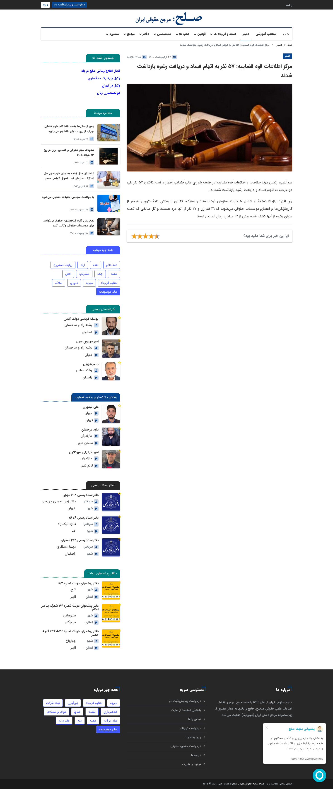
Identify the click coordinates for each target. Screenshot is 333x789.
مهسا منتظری (66, 547)
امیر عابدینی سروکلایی (84, 452)
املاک (58, 282)
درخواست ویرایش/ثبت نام (69, 4)
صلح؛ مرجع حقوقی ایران (251, 784)
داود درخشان (90, 429)
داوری (74, 282)
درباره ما (196, 755)
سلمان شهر (85, 443)
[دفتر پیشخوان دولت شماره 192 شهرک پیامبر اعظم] (111, 613)
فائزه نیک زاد (67, 524)
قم (73, 531)
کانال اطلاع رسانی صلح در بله (100, 71)
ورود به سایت (193, 737)
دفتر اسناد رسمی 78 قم (83, 517)
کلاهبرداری (110, 711)
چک (100, 273)
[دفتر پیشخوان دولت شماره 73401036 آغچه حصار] (111, 638)
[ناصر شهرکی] (111, 371)
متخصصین (164, 33)
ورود (45, 4)
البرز (73, 597)
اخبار (246, 33)
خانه (286, 34)
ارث (82, 264)
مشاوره (114, 33)
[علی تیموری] (111, 414)
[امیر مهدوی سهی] (111, 348)
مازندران (86, 436)
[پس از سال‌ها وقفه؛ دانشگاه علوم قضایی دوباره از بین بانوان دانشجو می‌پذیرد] (108, 132)
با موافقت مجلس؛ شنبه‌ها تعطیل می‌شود (68, 197)
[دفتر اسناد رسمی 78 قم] (111, 525)
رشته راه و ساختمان (78, 325)
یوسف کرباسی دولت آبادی (81, 318)
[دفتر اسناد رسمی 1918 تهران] (111, 502)
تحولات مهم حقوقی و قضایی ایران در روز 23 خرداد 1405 (69, 152)
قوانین (201, 33)
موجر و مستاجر (56, 711)
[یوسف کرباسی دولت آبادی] (111, 326)
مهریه (89, 282)
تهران (88, 355)
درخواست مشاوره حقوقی (185, 746)
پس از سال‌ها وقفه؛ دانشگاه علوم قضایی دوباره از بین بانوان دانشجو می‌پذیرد (68, 129)
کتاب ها (184, 33)
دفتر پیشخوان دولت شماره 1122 (78, 583)
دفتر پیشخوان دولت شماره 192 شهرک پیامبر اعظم (70, 607)
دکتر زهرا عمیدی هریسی (59, 501)
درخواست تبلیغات (190, 728)
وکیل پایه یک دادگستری (104, 78)
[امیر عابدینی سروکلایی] (111, 459)
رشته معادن (84, 370)
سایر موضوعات (108, 291)
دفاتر (146, 33)
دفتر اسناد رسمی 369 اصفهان (79, 540)
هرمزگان (70, 622)
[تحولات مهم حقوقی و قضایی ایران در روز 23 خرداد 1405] (108, 156)
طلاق (77, 711)
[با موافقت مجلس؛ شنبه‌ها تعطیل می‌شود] (108, 203)
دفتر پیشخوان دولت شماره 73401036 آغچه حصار (70, 633)
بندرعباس (69, 616)
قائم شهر (87, 466)
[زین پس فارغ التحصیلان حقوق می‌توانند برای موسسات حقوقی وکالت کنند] (108, 226)
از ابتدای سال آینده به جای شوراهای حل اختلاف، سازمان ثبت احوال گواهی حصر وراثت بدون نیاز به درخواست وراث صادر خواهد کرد (69, 176)
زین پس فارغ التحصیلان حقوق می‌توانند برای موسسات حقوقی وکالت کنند (68, 223)
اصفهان (87, 332)
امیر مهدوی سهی (87, 341)
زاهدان (87, 378)
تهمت (92, 711)
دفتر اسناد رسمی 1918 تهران (81, 495)
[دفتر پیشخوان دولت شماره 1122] (111, 590)
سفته (114, 273)
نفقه (95, 264)
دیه (79, 720)
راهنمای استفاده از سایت (186, 710)
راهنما (289, 4)
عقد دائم (111, 264)
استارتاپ (84, 273)
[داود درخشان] (111, 437)
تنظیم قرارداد (109, 282)
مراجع (131, 33)
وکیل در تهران (111, 85)
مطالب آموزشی (266, 33)
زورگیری (73, 702)
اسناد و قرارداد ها (225, 33)
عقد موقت (110, 720)
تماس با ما (194, 719)
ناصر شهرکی (91, 364)
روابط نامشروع (62, 264)
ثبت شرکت (53, 702)
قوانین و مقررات (191, 764)
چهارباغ (71, 641)
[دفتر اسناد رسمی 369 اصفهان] (111, 547)
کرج (73, 590)
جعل (68, 273)
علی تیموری (91, 406)
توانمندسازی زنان (108, 93)
